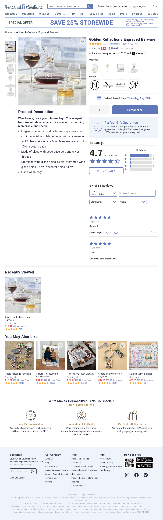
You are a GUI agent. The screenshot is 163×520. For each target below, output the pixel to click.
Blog (47, 463)
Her (82, 14)
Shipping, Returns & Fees (111, 466)
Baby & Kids (96, 14)
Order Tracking (106, 463)
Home (111, 14)
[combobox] (103, 193)
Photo (123, 14)
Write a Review (106, 170)
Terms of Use (51, 478)
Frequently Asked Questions (84, 470)
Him (73, 14)
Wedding (44, 14)
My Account (105, 459)
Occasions (28, 14)
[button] (141, 155)
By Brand (137, 14)
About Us (49, 459)
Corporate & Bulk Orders (82, 466)
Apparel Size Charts (80, 459)
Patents (48, 482)
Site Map (75, 482)
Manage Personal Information (84, 478)
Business (153, 14)
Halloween (11, 14)
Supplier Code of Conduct (56, 474)
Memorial (59, 14)
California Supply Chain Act (57, 470)
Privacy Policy (51, 466)
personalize (135, 110)
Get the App (105, 470)
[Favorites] (150, 6)
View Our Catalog (17, 478)
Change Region (78, 486)
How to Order (77, 474)
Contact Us (76, 463)
